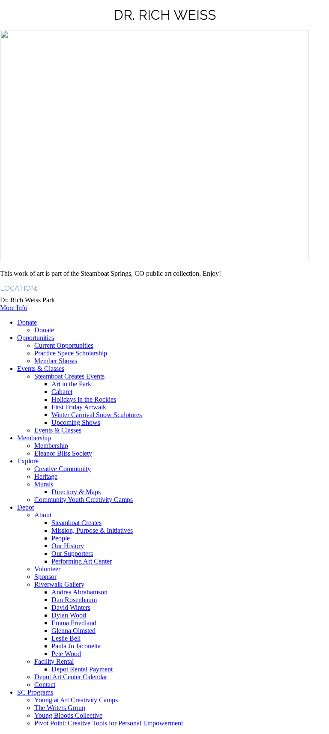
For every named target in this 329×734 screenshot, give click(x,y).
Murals (43, 484)
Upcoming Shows (75, 422)
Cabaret (61, 391)
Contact (44, 684)
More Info (13, 307)
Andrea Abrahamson (79, 592)
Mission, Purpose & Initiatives (92, 530)
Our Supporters (72, 553)
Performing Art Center (81, 561)
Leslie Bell (66, 638)
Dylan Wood (68, 615)
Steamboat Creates (76, 522)
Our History (67, 545)
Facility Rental (54, 661)
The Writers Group (59, 707)
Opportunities (35, 337)
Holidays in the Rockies (83, 399)
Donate (27, 322)
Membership (34, 438)
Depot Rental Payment (82, 669)
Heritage (45, 476)
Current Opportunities (63, 345)
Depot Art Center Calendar (70, 676)
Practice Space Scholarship (70, 353)
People (60, 538)
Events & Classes (40, 368)
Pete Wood (66, 653)
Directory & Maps (76, 491)
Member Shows (55, 360)
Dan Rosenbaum (74, 599)
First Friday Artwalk (78, 407)
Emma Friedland (73, 623)
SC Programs (35, 692)
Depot (25, 507)
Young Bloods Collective (68, 715)
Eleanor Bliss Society (63, 453)
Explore (28, 461)
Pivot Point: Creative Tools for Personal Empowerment (108, 723)
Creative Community (62, 468)
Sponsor (45, 576)
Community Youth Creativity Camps (83, 499)
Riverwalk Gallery (59, 584)
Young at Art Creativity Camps (76, 700)
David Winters (70, 607)
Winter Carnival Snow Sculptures (96, 414)
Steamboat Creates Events (69, 376)
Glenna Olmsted (73, 630)
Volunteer (47, 569)
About (42, 515)
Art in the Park (71, 384)
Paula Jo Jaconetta (76, 646)
